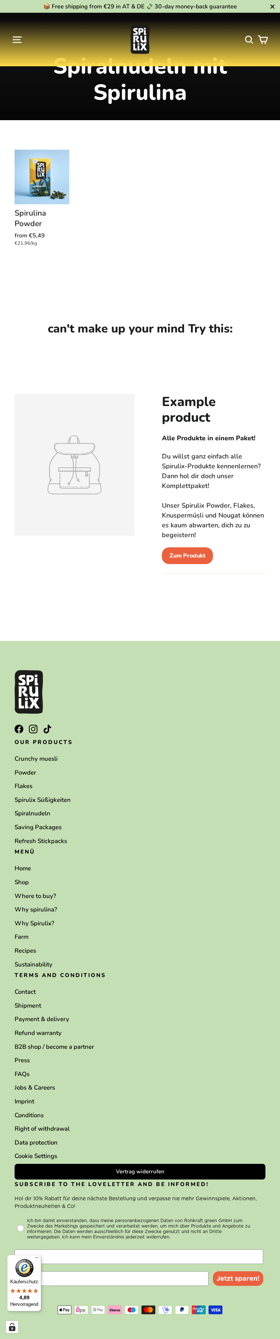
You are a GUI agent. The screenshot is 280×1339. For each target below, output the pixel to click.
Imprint (24, 1101)
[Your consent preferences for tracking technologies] (12, 1327)
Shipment (28, 1005)
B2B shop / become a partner (54, 1047)
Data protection (36, 1142)
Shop (22, 882)
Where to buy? (35, 896)
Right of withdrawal (42, 1129)
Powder (25, 772)
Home (23, 868)
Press (22, 1060)
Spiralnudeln (32, 813)
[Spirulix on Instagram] (33, 728)
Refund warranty (38, 1033)
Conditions (29, 1115)
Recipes (25, 950)
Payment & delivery (42, 1019)
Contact (25, 992)
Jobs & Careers (35, 1087)
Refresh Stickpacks (41, 841)
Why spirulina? (36, 909)
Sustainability (33, 964)
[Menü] (36, 1259)
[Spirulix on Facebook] (19, 728)
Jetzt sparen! (238, 1278)
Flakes (23, 786)
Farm (21, 937)
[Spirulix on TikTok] (47, 728)
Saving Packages (38, 827)
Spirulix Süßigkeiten (43, 800)
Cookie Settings (36, 1156)
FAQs (22, 1074)
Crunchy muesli (36, 759)
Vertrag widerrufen (140, 1171)
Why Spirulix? (34, 923)
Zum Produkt (187, 556)
